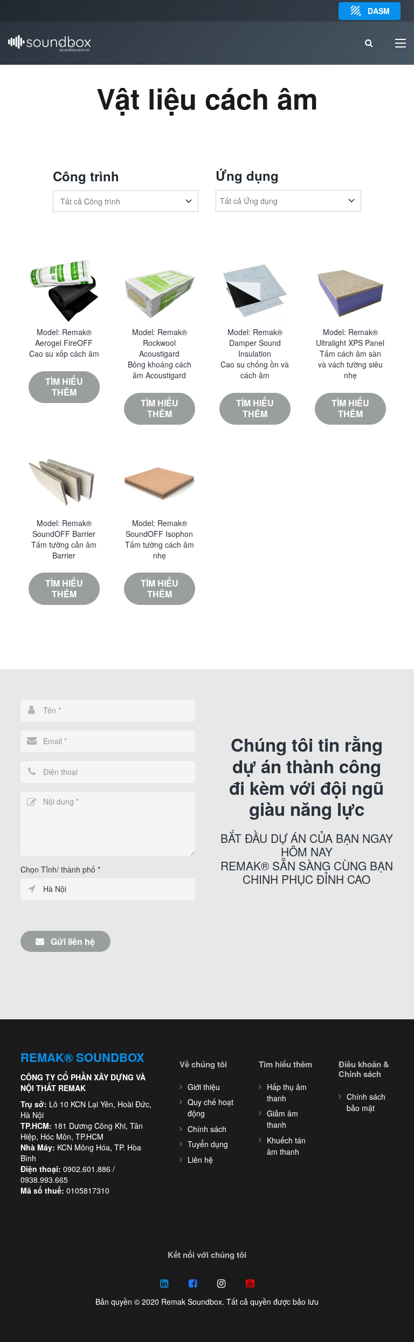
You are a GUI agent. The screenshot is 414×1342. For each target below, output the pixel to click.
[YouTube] (250, 1284)
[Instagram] (221, 1284)
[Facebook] (193, 1284)
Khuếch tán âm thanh (286, 1146)
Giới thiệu (204, 1086)
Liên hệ (200, 1159)
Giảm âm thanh (282, 1119)
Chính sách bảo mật (366, 1102)
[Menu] (400, 43)
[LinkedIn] (164, 1284)
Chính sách (207, 1128)
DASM (379, 10)
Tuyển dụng (208, 1144)
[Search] (368, 43)
